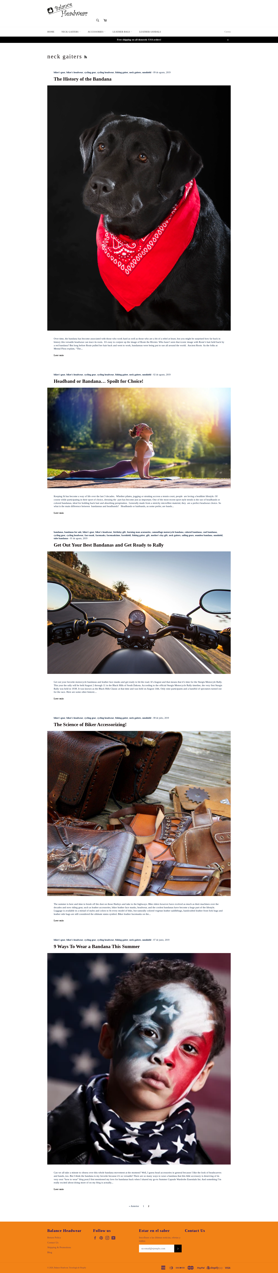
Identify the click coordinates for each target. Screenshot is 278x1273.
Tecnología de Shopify (77, 1268)
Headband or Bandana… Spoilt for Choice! (98, 381)
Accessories (96, 32)
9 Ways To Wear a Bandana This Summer (97, 946)
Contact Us (52, 1242)
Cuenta (227, 31)
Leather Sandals (150, 32)
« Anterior (134, 1206)
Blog (49, 1252)
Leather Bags (122, 32)
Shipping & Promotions (59, 1247)
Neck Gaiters (70, 32)
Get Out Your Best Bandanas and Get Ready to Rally (109, 545)
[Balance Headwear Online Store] (67, 10)
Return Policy (54, 1237)
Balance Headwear (61, 1268)
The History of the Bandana (82, 79)
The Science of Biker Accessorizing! (90, 724)
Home (50, 32)
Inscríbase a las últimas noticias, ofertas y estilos (160, 1239)
